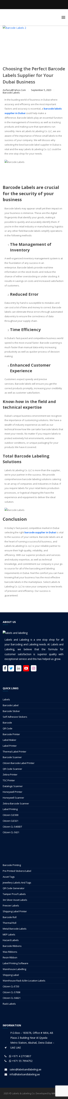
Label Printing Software (15, 963)
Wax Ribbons (10, 951)
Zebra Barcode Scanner (16, 803)
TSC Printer (9, 780)
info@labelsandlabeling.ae (25, 1074)
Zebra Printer (10, 774)
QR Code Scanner (12, 769)
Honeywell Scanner (13, 797)
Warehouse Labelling (14, 969)
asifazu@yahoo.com (14, 90)
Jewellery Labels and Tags (17, 882)
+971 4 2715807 (21, 1056)
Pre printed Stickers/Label (17, 871)
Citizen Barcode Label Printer (18, 763)
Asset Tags (9, 876)
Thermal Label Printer (14, 751)
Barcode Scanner (12, 757)
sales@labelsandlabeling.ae (25, 1069)
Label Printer (10, 745)
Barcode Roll (10, 917)
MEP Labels (9, 934)
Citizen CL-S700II (11, 992)
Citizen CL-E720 (11, 986)
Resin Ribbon (10, 957)
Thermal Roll (9, 922)
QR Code (7, 728)
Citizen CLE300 (10, 815)
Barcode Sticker (11, 711)
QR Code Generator (13, 888)
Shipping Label (11, 975)
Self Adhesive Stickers (15, 716)
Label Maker (9, 740)
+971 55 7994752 (21, 1061)
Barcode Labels (11, 92)
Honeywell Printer (12, 791)
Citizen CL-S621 (11, 832)
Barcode (7, 722)
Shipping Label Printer (15, 911)
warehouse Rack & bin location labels (24, 980)
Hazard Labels (11, 940)
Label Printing (10, 809)
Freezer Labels (11, 905)
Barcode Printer (11, 734)
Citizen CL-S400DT (12, 826)
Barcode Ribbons (12, 946)
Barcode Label (10, 705)
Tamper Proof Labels (14, 894)
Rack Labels (9, 1003)
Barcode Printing (12, 865)
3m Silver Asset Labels (15, 900)
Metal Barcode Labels (14, 928)
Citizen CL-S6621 (11, 998)
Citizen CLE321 (10, 820)
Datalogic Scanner (13, 786)
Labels (6, 699)
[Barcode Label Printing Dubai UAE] (34, 17)
